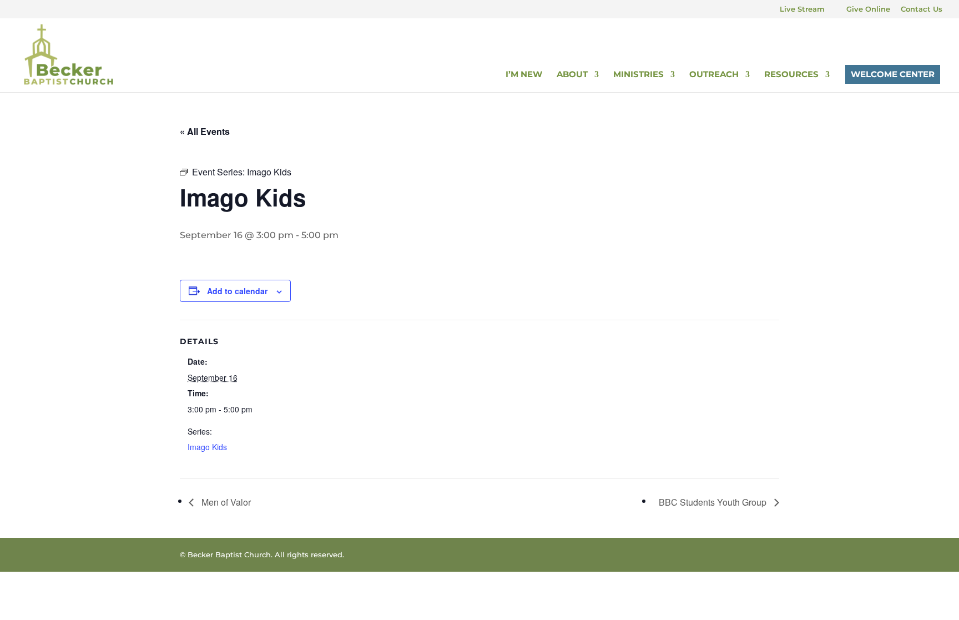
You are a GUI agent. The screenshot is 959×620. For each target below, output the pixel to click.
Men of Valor (225, 502)
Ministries (638, 74)
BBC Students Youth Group (714, 502)
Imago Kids (207, 446)
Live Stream (802, 9)
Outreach (714, 74)
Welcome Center (893, 74)
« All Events (205, 131)
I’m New (524, 74)
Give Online (868, 9)
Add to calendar (237, 290)
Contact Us (921, 9)
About (572, 74)
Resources (791, 74)
